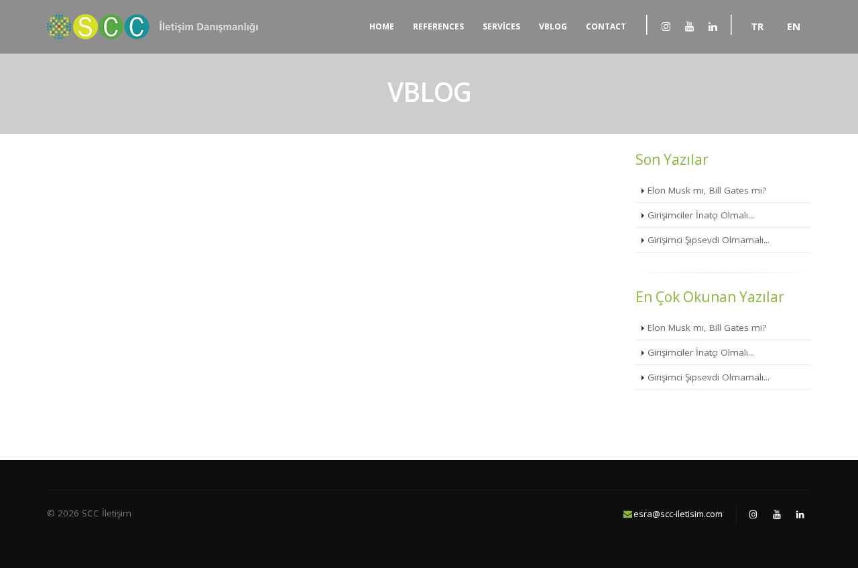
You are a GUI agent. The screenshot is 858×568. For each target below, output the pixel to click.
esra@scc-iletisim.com (678, 514)
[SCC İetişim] (666, 26)
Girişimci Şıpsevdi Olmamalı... (709, 240)
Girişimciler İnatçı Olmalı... (701, 215)
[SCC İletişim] (159, 26)
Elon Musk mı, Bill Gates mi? (707, 190)
